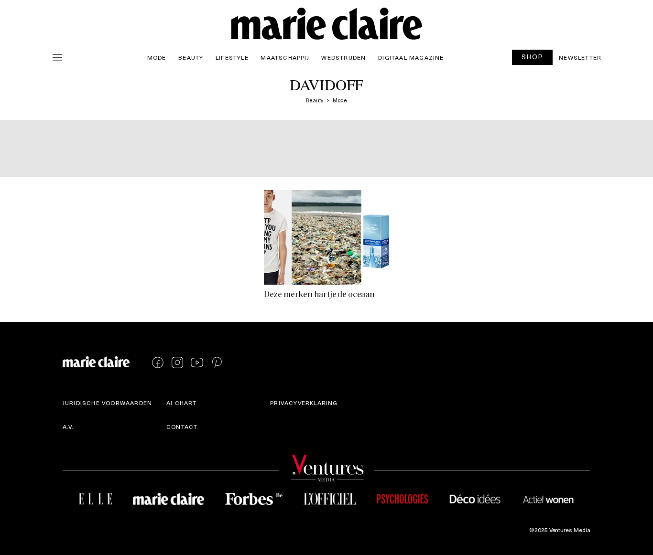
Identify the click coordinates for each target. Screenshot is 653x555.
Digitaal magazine (411, 57)
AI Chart (181, 402)
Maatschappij (285, 57)
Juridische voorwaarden (107, 402)
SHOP (533, 57)
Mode (156, 57)
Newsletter (580, 57)
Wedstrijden (343, 57)
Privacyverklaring (303, 402)
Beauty (190, 57)
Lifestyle (232, 57)
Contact (181, 426)
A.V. (68, 426)
